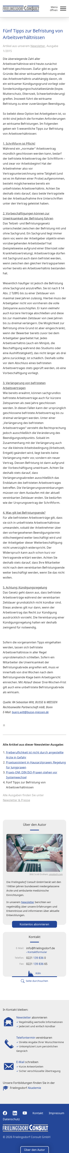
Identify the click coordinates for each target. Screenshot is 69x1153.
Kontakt (38, 1113)
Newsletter (37, 46)
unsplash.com (56, 874)
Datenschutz (11, 1119)
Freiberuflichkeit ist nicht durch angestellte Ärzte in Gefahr (35, 754)
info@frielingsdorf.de (40, 948)
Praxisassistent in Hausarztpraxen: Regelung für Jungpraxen (36, 764)
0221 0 (36, 958)
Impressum (56, 1113)
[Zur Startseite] (21, 8)
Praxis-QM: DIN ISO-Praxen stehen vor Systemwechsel (31, 774)
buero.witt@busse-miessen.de (30, 712)
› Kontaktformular (36, 952)
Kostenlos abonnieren (34, 924)
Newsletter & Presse (16, 800)
